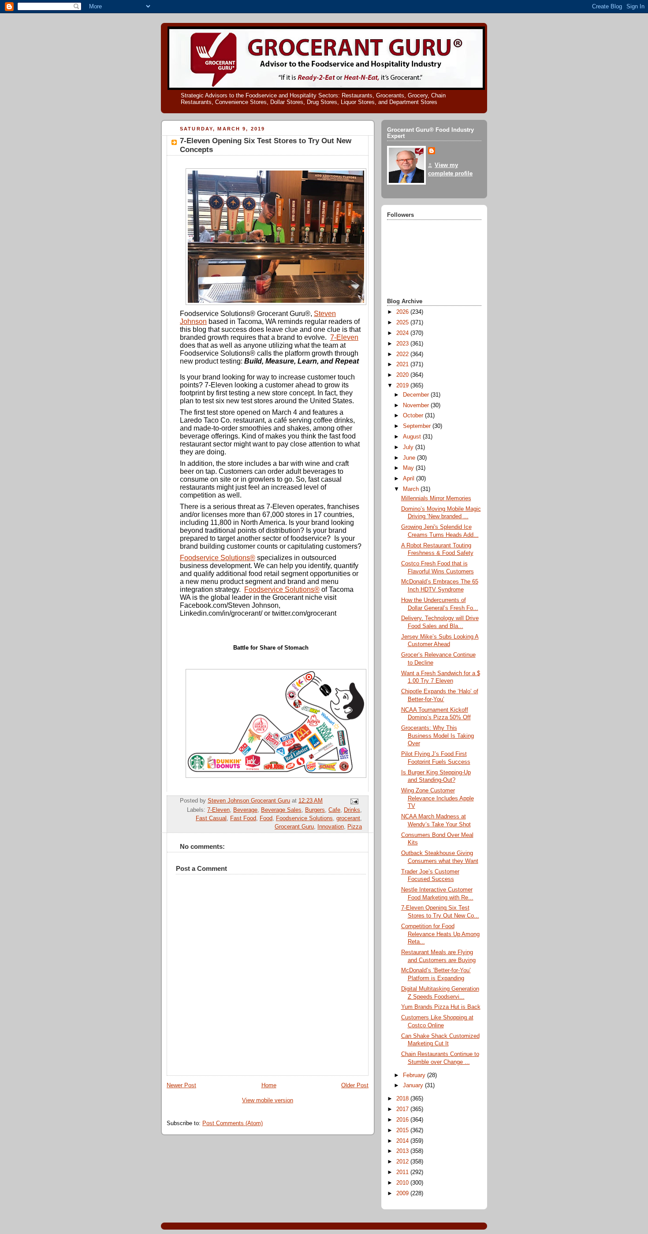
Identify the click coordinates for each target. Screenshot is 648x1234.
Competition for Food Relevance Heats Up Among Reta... (440, 934)
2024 (403, 333)
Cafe (334, 810)
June (410, 458)
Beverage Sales (281, 810)
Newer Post (181, 1085)
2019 (403, 386)
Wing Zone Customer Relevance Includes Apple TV (437, 798)
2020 (403, 375)
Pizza (354, 827)
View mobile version (267, 1100)
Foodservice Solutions (304, 818)
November (417, 405)
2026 (403, 312)
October (414, 416)
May (409, 468)
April (409, 479)
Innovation (330, 827)
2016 (403, 1120)
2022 (403, 354)
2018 (403, 1099)
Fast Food (243, 818)
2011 (403, 1172)
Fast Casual (211, 818)
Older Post (355, 1085)
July (409, 447)
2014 (403, 1141)
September (417, 426)
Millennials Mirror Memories (436, 498)
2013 (403, 1151)
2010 (403, 1183)
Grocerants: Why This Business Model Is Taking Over (437, 736)
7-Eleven (344, 337)
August (413, 437)
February (415, 1075)
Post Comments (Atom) (232, 1123)
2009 (403, 1193)
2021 (403, 364)
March (412, 489)
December (417, 395)
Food (266, 818)
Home (268, 1085)
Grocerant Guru (294, 827)
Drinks (352, 810)
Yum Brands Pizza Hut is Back (440, 1007)
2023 (403, 344)
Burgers (315, 810)
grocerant (348, 818)
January (414, 1085)
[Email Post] (354, 801)
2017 (403, 1109)
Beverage (245, 810)
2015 (403, 1130)
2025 (403, 323)
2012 (403, 1162)
